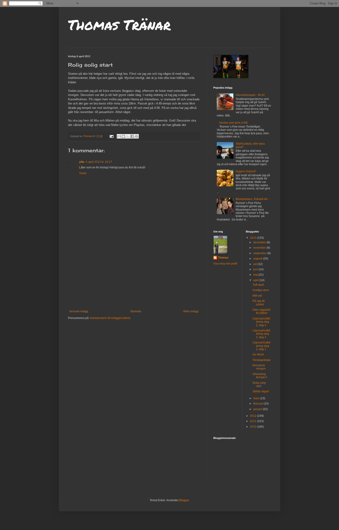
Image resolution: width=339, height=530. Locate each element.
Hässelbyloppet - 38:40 (250, 95)
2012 (253, 415)
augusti (258, 258)
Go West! (258, 354)
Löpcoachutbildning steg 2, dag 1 (261, 346)
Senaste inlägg (78, 311)
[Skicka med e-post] (119, 136)
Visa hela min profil (225, 263)
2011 (253, 421)
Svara (82, 173)
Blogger (184, 500)
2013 (253, 237)
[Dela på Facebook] (132, 136)
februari (258, 403)
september (260, 253)
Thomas (223, 257)
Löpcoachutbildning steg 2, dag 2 (261, 334)
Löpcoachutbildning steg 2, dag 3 (261, 322)
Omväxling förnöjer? (260, 375)
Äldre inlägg (190, 311)
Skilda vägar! (261, 391)
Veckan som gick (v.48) (233, 122)
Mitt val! (257, 295)
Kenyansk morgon (259, 367)
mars (256, 398)
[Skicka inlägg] (111, 136)
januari (258, 409)
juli (255, 264)
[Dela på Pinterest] (136, 136)
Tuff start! (258, 284)
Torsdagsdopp (262, 360)
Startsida (135, 311)
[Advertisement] (133, 275)
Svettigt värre (261, 290)
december (260, 242)
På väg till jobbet (259, 302)
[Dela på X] (127, 136)
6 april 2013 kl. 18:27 (99, 162)
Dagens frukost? (246, 171)
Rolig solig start (259, 384)
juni (256, 269)
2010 (253, 426)
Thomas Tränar (119, 24)
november (260, 247)
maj (256, 274)
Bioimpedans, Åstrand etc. (252, 199)
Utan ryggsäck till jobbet (262, 311)
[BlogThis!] (123, 136)
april (256, 280)
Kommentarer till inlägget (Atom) (110, 318)
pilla (81, 162)
